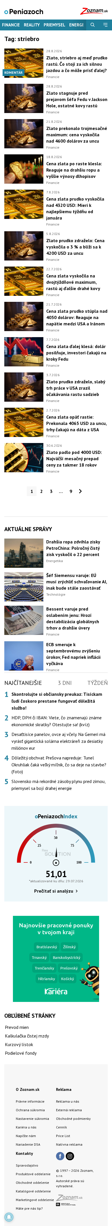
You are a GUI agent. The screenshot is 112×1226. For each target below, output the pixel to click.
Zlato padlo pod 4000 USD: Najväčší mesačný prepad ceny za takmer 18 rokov (74, 458)
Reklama (64, 1089)
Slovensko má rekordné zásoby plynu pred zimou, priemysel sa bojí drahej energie (58, 784)
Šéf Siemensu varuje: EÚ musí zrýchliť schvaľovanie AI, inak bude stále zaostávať (76, 581)
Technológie (55, 594)
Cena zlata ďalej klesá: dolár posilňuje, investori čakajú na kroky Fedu (76, 352)
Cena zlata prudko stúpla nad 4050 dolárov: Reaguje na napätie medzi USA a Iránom (76, 317)
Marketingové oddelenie (35, 1200)
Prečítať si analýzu (53, 891)
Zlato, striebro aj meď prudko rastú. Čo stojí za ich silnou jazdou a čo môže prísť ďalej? (76, 64)
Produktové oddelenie (33, 1174)
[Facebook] (60, 1156)
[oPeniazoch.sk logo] (23, 11)
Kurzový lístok (19, 1044)
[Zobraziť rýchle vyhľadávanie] (92, 25)
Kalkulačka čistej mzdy (27, 1036)
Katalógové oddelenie (33, 1191)
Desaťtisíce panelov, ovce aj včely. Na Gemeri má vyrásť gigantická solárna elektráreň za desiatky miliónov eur (58, 741)
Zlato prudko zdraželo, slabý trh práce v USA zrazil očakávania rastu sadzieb (75, 388)
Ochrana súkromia (30, 1110)
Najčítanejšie (23, 683)
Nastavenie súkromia (32, 1118)
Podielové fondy (20, 1053)
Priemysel (54, 25)
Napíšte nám (26, 1136)
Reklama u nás (67, 1101)
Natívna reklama (69, 1144)
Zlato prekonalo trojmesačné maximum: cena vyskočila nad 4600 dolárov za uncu (76, 134)
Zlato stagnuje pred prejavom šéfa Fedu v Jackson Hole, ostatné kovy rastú (76, 99)
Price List (63, 1136)
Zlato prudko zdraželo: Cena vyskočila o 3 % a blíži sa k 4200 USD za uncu (75, 247)
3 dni (65, 683)
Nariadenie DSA (28, 1144)
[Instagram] (70, 1156)
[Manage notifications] (8, 1217)
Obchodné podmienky (73, 1118)
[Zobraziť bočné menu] (105, 25)
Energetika (54, 561)
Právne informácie (30, 1101)
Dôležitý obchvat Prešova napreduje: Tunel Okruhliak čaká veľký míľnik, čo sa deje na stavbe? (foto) (58, 764)
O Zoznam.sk (27, 1089)
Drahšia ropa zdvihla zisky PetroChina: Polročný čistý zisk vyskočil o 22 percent (73, 548)
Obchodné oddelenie (32, 1182)
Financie (11, 25)
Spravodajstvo (27, 1165)
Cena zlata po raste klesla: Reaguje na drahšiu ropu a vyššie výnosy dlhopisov (74, 170)
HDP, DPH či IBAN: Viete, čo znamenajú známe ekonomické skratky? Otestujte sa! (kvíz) (56, 721)
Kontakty (24, 1153)
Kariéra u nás (26, 1127)
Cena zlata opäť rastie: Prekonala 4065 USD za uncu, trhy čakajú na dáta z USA (76, 423)
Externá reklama (69, 1110)
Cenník (61, 1127)
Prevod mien (17, 1027)
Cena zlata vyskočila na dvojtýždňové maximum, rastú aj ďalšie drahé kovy (73, 282)
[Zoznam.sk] (71, 1199)
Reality (32, 25)
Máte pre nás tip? (29, 1208)
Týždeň (97, 683)
